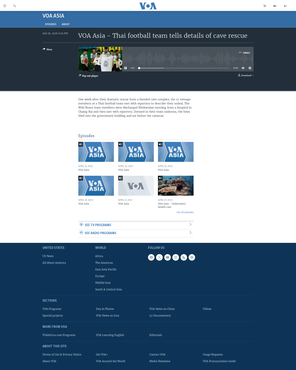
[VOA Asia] (96, 152)
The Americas (104, 262)
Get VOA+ (102, 354)
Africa (99, 256)
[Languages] (264, 6)
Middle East (103, 282)
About (66, 24)
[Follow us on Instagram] (175, 257)
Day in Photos (105, 309)
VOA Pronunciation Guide (219, 361)
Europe (99, 276)
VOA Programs (51, 309)
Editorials (155, 335)
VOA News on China (162, 309)
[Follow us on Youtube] (167, 257)
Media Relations (159, 361)
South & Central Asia (108, 289)
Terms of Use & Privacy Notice (61, 354)
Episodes (50, 24)
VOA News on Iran (107, 315)
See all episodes (185, 212)
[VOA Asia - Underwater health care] (176, 186)
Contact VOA (157, 354)
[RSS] (184, 257)
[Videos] (275, 6)
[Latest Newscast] (285, 6)
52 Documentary (160, 315)
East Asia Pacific (106, 269)
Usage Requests (213, 354)
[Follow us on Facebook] (151, 257)
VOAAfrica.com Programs (58, 335)
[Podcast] (192, 257)
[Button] (47, 50)
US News (48, 256)
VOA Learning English (110, 335)
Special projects (52, 315)
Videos (207, 309)
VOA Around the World (110, 361)
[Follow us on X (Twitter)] (159, 257)
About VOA (49, 361)
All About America (54, 262)
